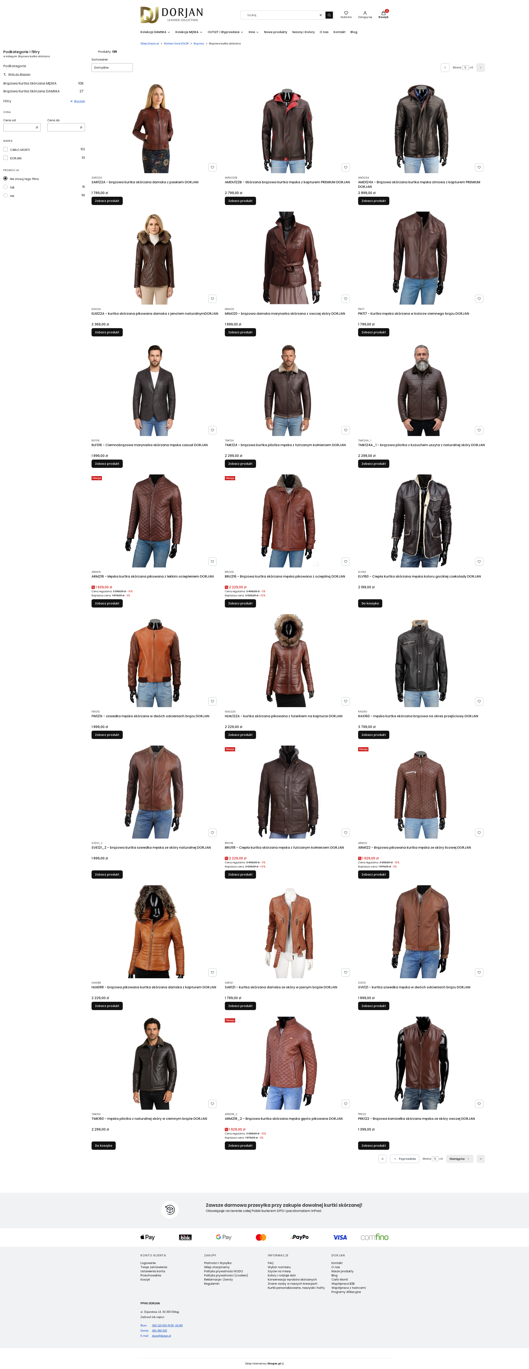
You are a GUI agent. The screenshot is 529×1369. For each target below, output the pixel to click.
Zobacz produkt (107, 201)
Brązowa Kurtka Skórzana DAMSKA (43, 91)
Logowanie (148, 1263)
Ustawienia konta (153, 1271)
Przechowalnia (151, 1275)
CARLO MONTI (20, 150)
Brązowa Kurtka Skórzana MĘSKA (43, 83)
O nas (335, 1267)
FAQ (271, 1263)
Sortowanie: (100, 59)
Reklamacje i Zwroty (218, 1279)
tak (12, 187)
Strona (457, 67)
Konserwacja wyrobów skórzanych (292, 1279)
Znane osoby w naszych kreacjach (292, 1284)
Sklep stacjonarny (217, 1267)
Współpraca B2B (343, 1284)
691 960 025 (154, 1330)
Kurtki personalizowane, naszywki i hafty (296, 1288)
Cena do (53, 120)
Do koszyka (370, 603)
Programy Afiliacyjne (346, 1292)
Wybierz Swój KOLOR (176, 43)
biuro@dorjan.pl (156, 1335)
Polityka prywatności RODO (223, 1271)
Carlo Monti (339, 1279)
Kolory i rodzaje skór (282, 1275)
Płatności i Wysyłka (217, 1263)
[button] (329, 15)
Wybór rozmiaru (279, 1267)
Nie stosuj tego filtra (24, 179)
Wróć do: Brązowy (19, 74)
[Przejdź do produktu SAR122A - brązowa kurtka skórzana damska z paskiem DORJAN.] (154, 126)
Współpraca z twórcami (348, 1288)
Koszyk (145, 1279)
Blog (334, 1275)
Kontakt (337, 1263)
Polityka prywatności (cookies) (226, 1275)
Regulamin (211, 1284)
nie (12, 196)
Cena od (9, 120)
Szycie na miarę (279, 1271)
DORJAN (15, 158)
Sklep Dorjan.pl (150, 43)
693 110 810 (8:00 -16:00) (162, 1325)
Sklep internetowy (263, 1363)
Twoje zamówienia (154, 1267)
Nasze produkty (342, 1271)
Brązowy (199, 43)
